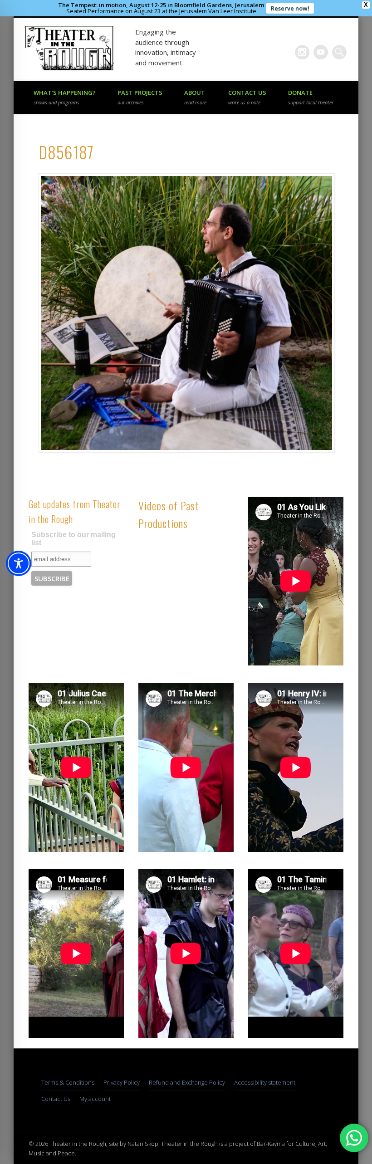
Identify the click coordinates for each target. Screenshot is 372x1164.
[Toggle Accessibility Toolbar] (18, 563)
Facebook (283, 52)
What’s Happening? (65, 97)
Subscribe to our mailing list (73, 539)
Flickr (302, 52)
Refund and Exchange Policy (187, 1082)
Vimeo (320, 52)
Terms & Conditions (67, 1082)
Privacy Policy (121, 1082)
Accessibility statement (264, 1082)
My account (95, 1099)
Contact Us (247, 97)
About (195, 97)
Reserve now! (290, 8)
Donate (310, 97)
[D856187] (186, 313)
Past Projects (139, 97)
